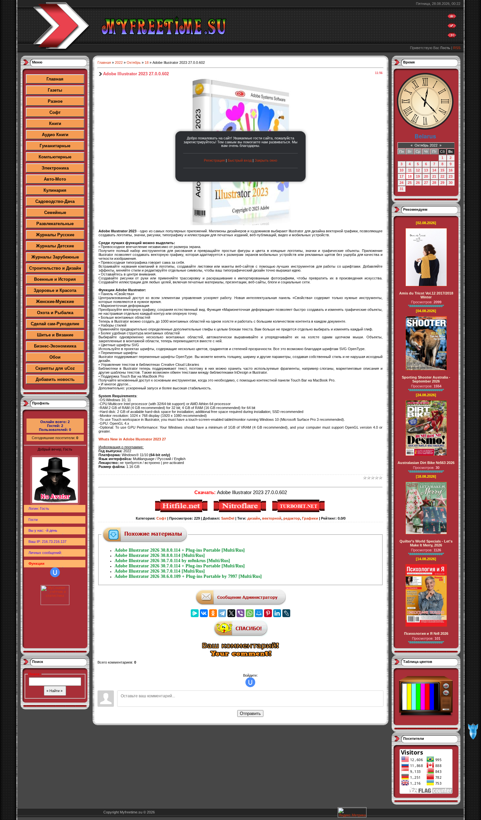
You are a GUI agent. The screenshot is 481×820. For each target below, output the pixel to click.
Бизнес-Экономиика (55, 346)
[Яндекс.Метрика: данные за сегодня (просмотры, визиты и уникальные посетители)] (352, 812)
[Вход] (451, 37)
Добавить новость (55, 379)
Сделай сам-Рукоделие (55, 323)
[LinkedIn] (277, 613)
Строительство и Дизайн (55, 268)
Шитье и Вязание (55, 334)
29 (442, 183)
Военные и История (55, 279)
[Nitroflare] (240, 511)
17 (401, 176)
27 (426, 183)
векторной (271, 518)
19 (418, 176)
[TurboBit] (299, 511)
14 (434, 170)
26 (418, 183)
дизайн (253, 518)
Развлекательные (55, 223)
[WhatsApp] (250, 613)
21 (434, 176)
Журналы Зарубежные (55, 257)
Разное (55, 101)
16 (451, 170)
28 (434, 183)
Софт (55, 112)
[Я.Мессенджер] (195, 613)
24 (401, 183)
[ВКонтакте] (204, 613)
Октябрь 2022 (426, 145)
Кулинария (55, 190)
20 (426, 176)
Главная (54, 79)
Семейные (55, 212)
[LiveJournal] (286, 613)
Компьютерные (55, 156)
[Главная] (451, 18)
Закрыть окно (266, 160)
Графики (310, 518)
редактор (291, 518)
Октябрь (134, 62)
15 (442, 170)
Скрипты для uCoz (55, 368)
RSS (456, 48)
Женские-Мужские (55, 301)
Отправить (250, 713)
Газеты (55, 90)
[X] (231, 613)
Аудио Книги (55, 134)
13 (426, 170)
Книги (55, 123)
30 (451, 183)
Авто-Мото (55, 179)
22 (442, 176)
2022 (119, 62)
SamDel (227, 518)
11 (410, 170)
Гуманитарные (55, 145)
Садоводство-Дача (55, 201)
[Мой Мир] (259, 613)
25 (410, 183)
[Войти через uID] (55, 572)
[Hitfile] (182, 511)
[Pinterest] (268, 613)
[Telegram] (222, 613)
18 (147, 62)
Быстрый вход (240, 160)
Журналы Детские (55, 245)
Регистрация (214, 160)
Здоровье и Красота (55, 290)
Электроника (55, 168)
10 (401, 170)
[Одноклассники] (213, 613)
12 (418, 170)
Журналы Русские (55, 234)
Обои (55, 357)
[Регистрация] (451, 27)
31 (401, 189)
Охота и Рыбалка (55, 312)
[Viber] (240, 613)
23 (451, 176)
